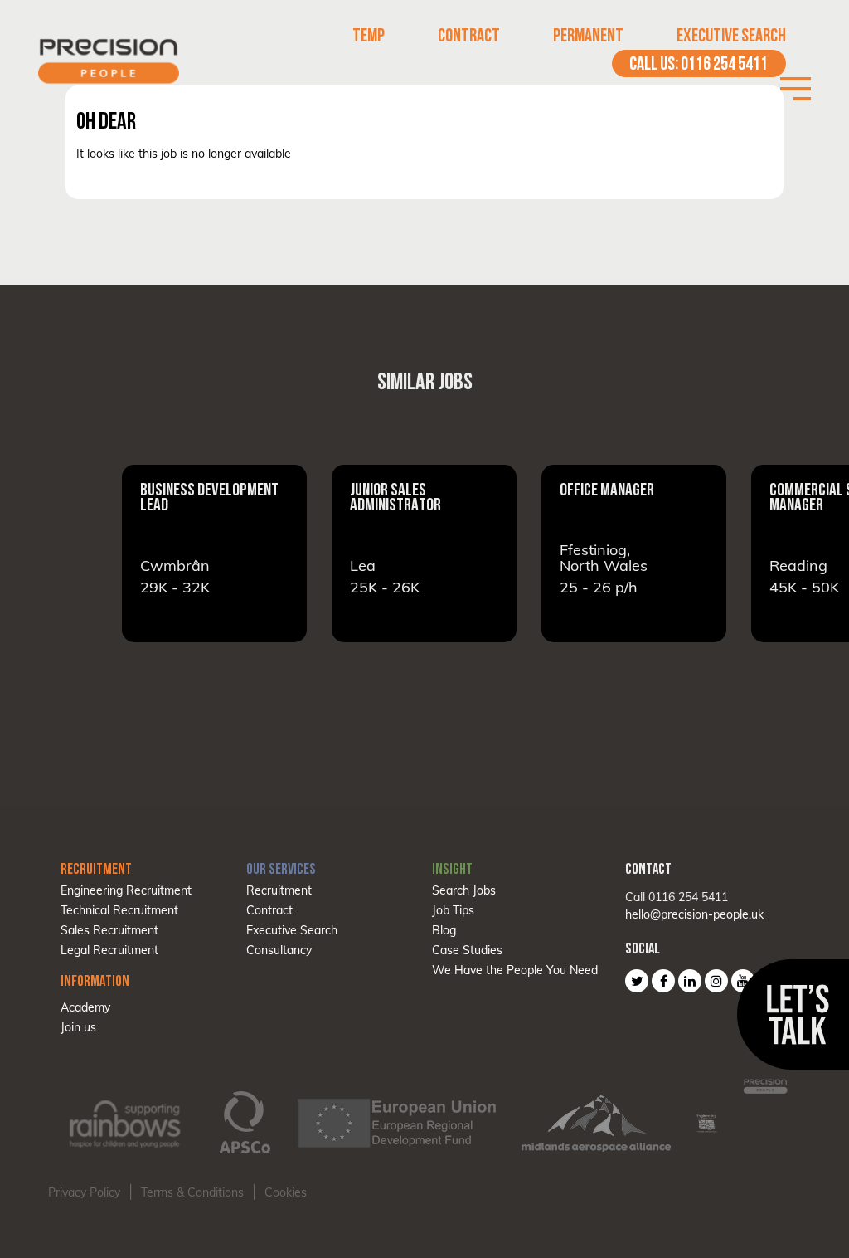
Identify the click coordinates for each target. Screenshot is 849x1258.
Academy (85, 1007)
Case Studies (467, 950)
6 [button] (487, 659)
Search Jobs (464, 890)
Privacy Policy (84, 1192)
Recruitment (279, 890)
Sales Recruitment (109, 930)
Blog (444, 930)
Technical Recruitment (119, 910)
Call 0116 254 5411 (676, 897)
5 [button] (462, 659)
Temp (368, 35)
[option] (214, 553)
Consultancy (279, 950)
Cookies (285, 1192)
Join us (78, 1027)
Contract (469, 35)
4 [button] (436, 659)
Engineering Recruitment (126, 890)
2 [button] (385, 659)
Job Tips (453, 910)
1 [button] (359, 659)
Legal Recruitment (109, 950)
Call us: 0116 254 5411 (698, 63)
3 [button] (410, 659)
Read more (214, 553)
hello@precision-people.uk (694, 914)
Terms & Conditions (192, 1192)
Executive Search (731, 35)
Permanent (588, 35)
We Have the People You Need (515, 970)
